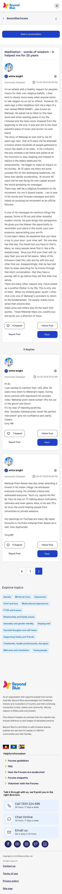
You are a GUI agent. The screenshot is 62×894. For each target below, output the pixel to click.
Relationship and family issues (19, 617)
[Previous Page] (21, 571)
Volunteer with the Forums (23, 783)
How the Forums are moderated (26, 772)
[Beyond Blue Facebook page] (8, 845)
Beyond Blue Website (16, 685)
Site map (8, 888)
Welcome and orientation (16, 650)
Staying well (44, 623)
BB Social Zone (22, 597)
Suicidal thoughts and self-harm (20, 630)
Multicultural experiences (35, 603)
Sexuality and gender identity (18, 623)
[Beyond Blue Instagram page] (26, 845)
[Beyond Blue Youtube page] (17, 845)
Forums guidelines (18, 760)
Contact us (9, 866)
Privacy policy (11, 881)
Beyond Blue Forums (12, 6)
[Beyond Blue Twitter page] (35, 845)
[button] (8, 325)
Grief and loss (10, 603)
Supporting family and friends (18, 637)
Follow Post (47, 325)
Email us (21, 830)
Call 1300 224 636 (27, 803)
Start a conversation (31, 34)
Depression (40, 597)
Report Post (14, 334)
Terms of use (10, 873)
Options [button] (57, 18)
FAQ (10, 766)
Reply (47, 334)
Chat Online (24, 817)
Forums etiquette (18, 777)
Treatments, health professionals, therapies (25, 643)
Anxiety (7, 597)
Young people (40, 650)
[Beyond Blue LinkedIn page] (45, 845)
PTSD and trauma (12, 610)
